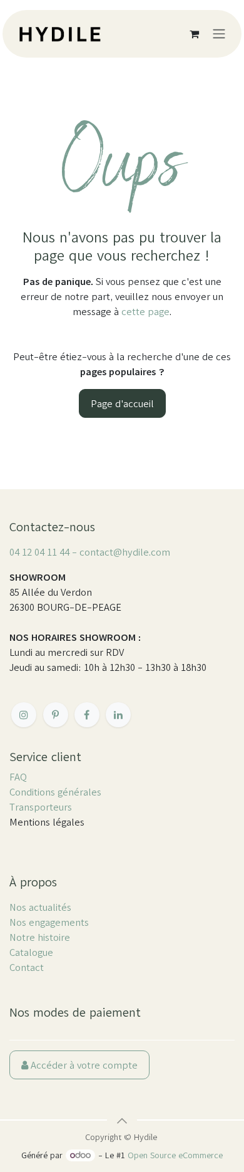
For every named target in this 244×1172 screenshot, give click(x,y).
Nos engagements (49, 922)
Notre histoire (39, 937)
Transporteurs (40, 807)
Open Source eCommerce (175, 1155)
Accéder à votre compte (83, 1065)
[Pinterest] (55, 714)
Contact (26, 967)
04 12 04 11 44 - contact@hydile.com (89, 552)
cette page (145, 311)
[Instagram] (23, 714)
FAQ (18, 776)
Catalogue (31, 952)
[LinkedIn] (118, 714)
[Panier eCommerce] (193, 33)
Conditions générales (55, 792)
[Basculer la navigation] (218, 34)
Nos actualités (40, 907)
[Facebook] (86, 714)
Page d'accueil (122, 403)
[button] (122, 1121)
